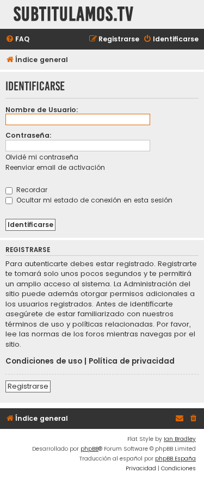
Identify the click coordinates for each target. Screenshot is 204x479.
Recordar (30, 189)
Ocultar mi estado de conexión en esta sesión (93, 200)
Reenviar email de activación (55, 167)
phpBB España (175, 459)
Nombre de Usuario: (41, 109)
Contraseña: (28, 135)
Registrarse (28, 386)
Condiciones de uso (43, 361)
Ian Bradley (180, 439)
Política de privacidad (132, 361)
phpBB (89, 449)
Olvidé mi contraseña (41, 157)
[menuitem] (17, 39)
